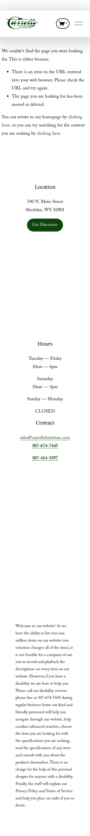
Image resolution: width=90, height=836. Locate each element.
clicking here (48, 134)
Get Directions (45, 225)
